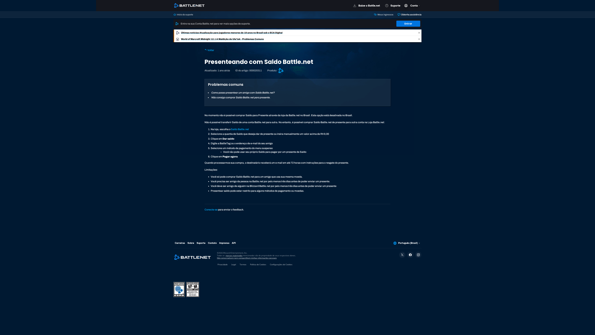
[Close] (419, 32)
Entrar (408, 23)
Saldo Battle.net (240, 129)
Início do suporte (184, 14)
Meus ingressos (385, 14)
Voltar (210, 50)
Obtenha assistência (411, 14)
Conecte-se (211, 209)
